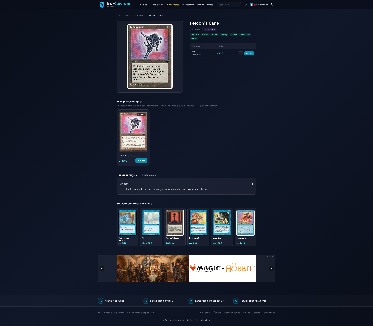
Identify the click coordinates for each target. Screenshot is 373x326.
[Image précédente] (101, 268)
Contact (256, 312)
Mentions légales (177, 320)
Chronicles (140, 15)
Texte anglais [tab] (150, 175)
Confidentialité (192, 320)
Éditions (217, 312)
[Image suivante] (271, 268)
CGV (165, 320)
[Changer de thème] (246, 4)
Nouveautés (205, 312)
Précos (209, 4)
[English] (255, 5)
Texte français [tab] (128, 175)
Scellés (143, 4)
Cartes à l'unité (157, 4)
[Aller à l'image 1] (267, 256)
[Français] (251, 5)
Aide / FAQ (205, 320)
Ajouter (249, 53)
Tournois (246, 312)
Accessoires (188, 4)
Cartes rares (173, 4)
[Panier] (272, 4)
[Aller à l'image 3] (271, 256)
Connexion (263, 4)
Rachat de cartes (232, 312)
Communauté (268, 312)
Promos (200, 4)
